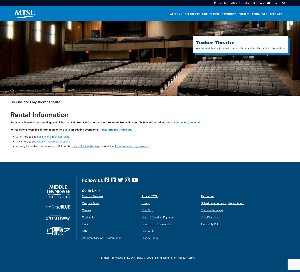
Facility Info (210, 14)
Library (145, 203)
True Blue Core (210, 217)
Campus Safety (91, 203)
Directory (258, 3)
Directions (229, 14)
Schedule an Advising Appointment (222, 203)
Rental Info (259, 14)
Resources (207, 196)
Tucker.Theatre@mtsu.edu (116, 130)
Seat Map (276, 14)
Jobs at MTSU (149, 196)
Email (85, 224)
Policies (244, 14)
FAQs (85, 231)
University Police (211, 224)
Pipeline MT (148, 231)
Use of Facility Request (86, 146)
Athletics (236, 3)
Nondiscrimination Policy (170, 258)
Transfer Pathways (212, 210)
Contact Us (88, 217)
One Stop (147, 210)
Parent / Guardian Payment (157, 217)
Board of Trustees (92, 196)
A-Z (247, 3)
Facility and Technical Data (53, 137)
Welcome (176, 14)
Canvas (86, 210)
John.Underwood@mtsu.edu (183, 122)
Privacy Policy (149, 238)
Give (276, 3)
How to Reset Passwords (156, 224)
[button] (283, 3)
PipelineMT (221, 3)
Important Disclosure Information (102, 238)
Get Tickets (192, 14)
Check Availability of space (53, 141)
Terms (191, 258)
